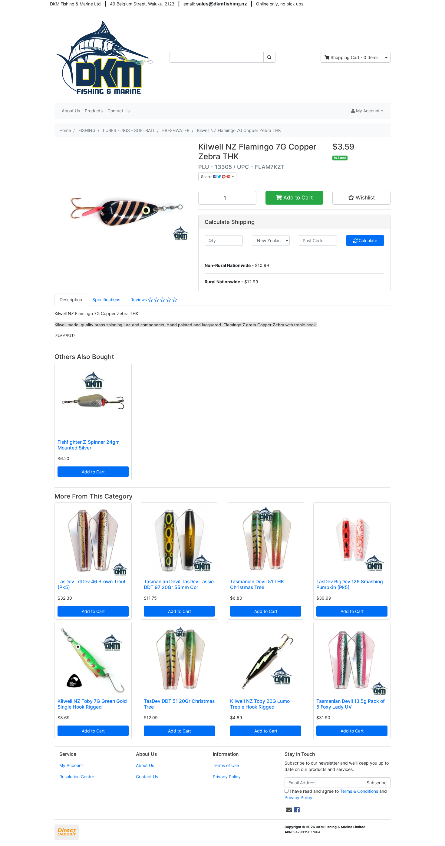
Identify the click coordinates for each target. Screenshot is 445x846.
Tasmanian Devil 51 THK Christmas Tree (257, 584)
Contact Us (118, 110)
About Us (71, 110)
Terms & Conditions (359, 791)
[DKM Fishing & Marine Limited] (104, 56)
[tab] (70, 299)
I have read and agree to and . (336, 794)
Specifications (106, 299)
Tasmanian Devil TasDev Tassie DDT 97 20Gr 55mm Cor (179, 584)
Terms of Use (226, 765)
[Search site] (269, 57)
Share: (207, 176)
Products (94, 110)
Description (71, 299)
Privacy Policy (227, 776)
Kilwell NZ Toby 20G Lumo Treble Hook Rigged (260, 704)
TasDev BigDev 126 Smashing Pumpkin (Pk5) (349, 584)
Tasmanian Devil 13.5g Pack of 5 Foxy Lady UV (350, 704)
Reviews (139, 299)
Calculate (367, 240)
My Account (71, 765)
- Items (354, 57)
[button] (367, 110)
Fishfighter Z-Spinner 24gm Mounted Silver (89, 445)
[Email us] (289, 810)
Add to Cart (297, 197)
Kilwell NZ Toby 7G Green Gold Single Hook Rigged (92, 704)
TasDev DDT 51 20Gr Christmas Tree (179, 704)
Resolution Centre (76, 776)
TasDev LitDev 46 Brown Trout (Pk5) (92, 584)
